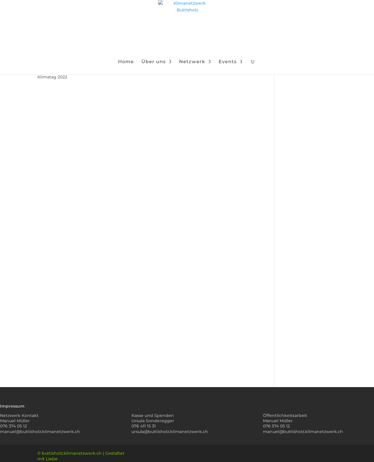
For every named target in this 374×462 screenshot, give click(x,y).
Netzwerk (192, 62)
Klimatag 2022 (52, 77)
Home (126, 62)
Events (228, 62)
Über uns (153, 62)
